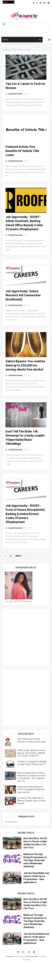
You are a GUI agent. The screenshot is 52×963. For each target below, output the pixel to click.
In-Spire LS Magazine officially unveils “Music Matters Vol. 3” (31, 763)
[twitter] (40, 3)
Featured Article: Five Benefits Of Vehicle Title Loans (22, 151)
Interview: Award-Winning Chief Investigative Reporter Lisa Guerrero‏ (31, 789)
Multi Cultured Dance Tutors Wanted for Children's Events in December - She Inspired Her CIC (31, 777)
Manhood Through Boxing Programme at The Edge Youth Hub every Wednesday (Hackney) (34, 860)
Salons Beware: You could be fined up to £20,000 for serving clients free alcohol (25, 365)
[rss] (33, 3)
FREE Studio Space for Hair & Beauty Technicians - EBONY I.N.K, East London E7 (31, 753)
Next (19, 556)
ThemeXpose (20, 956)
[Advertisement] (26, 637)
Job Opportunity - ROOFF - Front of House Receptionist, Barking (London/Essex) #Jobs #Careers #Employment (25, 514)
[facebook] (36, 3)
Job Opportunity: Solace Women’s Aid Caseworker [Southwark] (23, 295)
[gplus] (44, 3)
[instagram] (48, 3)
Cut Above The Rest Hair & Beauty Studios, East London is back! (31, 801)
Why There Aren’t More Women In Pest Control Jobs (31, 740)
